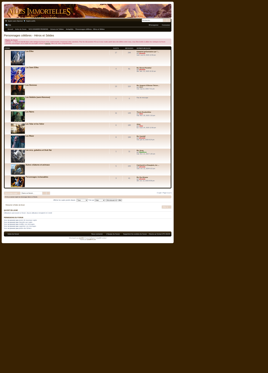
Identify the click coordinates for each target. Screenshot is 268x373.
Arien (139, 124)
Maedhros (143, 152)
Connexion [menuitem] (166, 25)
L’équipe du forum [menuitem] (113, 234)
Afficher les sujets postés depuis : (64, 200)
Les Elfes (30, 51)
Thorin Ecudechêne (144, 112)
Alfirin (141, 87)
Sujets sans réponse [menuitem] (15, 21)
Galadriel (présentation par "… (148, 51)
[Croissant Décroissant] (112, 200)
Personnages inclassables (37, 177)
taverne (47, 43)
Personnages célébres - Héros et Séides (29, 35)
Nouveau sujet (11, 193)
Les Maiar (30, 136)
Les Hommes (31, 85)
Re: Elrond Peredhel (144, 68)
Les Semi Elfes (32, 67)
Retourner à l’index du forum (15, 205)
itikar (141, 114)
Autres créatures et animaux (38, 165)
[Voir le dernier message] (146, 53)
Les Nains (30, 112)
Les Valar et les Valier (35, 124)
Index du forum (13, 234)
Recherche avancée (169, 20)
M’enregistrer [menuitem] (153, 25)
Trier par (91, 200)
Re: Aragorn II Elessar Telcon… (148, 85)
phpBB (81, 238)
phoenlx (142, 53)
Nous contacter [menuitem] (97, 234)
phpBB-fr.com (91, 239)
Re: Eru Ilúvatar (142, 177)
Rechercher (165, 20)
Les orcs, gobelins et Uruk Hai (39, 150)
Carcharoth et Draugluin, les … (148, 165)
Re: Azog (140, 150)
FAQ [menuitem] (9, 25)
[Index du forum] (88, 15)
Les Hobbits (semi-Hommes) (38, 97)
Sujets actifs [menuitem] (30, 21)
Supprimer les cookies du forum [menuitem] (135, 234)
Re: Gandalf (141, 136)
